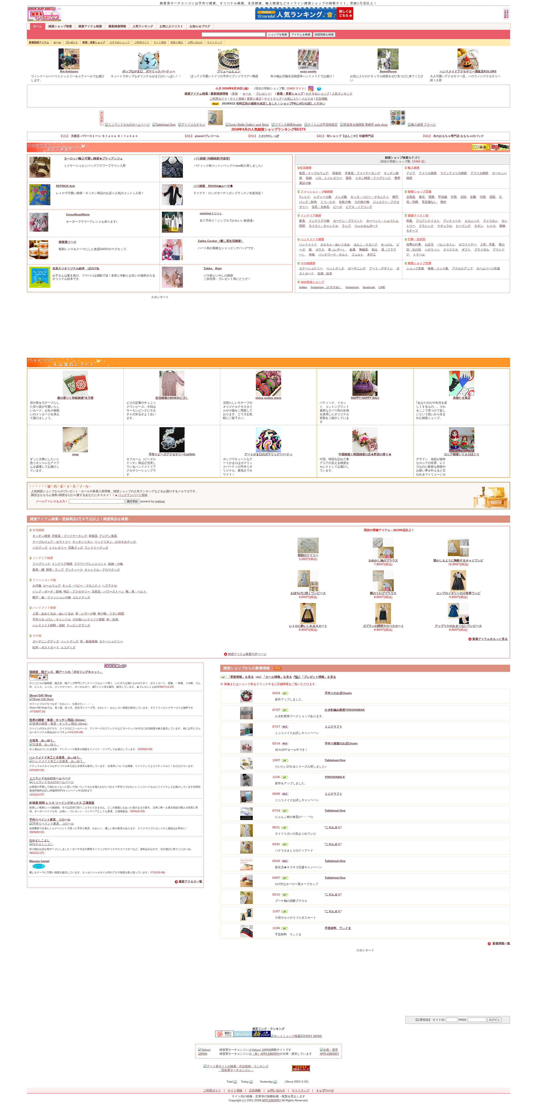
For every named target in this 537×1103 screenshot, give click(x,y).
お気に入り (291, 98)
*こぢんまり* (333, 827)
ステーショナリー (311, 268)
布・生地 (112, 619)
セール (246, 93)
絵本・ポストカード (46, 647)
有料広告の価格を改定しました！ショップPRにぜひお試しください (280, 103)
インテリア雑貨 (311, 215)
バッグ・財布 (308, 202)
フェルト (357, 254)
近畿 (473, 196)
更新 (235, 93)
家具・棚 (38, 569)
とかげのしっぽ (268, 136)
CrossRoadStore (78, 214)
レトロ (491, 225)
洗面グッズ (75, 547)
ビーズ (337, 207)
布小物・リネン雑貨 (111, 613)
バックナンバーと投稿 (132, 495)
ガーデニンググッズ (46, 641)
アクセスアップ (462, 268)
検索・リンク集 (438, 268)
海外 (443, 202)
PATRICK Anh (65, 186)
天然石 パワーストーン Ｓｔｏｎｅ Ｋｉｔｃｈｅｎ (104, 136)
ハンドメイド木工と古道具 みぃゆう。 (55, 757)
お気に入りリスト (171, 26)
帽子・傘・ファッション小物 (52, 597)
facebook (369, 287)
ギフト (466, 249)
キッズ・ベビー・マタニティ (370, 196)
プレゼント (263, 93)
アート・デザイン (381, 268)
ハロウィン (432, 249)
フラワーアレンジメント (90, 563)
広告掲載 (321, 98)
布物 (312, 254)
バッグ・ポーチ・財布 (47, 591)
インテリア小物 (319, 220)
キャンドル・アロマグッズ (102, 569)
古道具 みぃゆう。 (42, 740)
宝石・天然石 (320, 207)
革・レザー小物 (85, 613)
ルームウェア (52, 585)
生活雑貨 (306, 167)
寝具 (349, 178)
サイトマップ (214, 42)
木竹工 (371, 254)
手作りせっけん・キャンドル (52, 619)
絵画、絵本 (325, 273)
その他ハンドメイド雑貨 (88, 619)
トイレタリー (57, 547)
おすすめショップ (119, 42)
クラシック (426, 225)
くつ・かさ (328, 202)
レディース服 (322, 196)
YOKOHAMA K (335, 777)
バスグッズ (40, 547)
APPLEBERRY (271, 1100)
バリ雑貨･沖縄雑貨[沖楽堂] (212, 158)
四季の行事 (413, 244)
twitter (303, 287)
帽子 (395, 196)
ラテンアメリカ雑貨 (453, 173)
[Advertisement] (159, 325)
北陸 (463, 196)
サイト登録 (160, 42)
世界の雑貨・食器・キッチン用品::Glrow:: (57, 720)
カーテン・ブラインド (347, 220)
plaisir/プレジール (207, 136)
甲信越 (442, 196)
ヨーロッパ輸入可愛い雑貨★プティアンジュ (93, 158)
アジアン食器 (108, 536)
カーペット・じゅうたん (382, 220)
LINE (382, 287)
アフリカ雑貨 (479, 173)
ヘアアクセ (109, 585)
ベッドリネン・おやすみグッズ (115, 541)
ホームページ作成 (488, 268)
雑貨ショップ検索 (60, 26)
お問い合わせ (195, 42)
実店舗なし (429, 202)
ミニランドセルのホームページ (49, 778)
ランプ (346, 225)
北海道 (410, 196)
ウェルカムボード (366, 225)
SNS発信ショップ (312, 282)
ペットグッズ (335, 268)
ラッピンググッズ (78, 625)
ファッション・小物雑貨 (317, 191)
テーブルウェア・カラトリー (52, 541)
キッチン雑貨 (41, 536)
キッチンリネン (82, 541)
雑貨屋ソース (67, 242)
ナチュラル (444, 225)
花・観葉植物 (89, 641)
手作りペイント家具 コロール (49, 819)
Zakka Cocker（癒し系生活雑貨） (221, 241)
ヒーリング (463, 225)
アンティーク (452, 220)
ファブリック (41, 563)
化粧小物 (345, 202)
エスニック (472, 220)
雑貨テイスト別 (418, 215)
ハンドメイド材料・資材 (49, 625)
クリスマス (450, 249)
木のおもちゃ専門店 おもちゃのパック (458, 136)
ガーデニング (356, 268)
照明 (302, 225)
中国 (483, 196)
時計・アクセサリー (77, 591)
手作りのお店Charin (338, 693)
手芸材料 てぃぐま (338, 928)
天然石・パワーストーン (108, 591)
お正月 (429, 244)
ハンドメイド (308, 244)
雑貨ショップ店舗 (419, 191)
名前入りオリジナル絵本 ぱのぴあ (75, 268)
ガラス (319, 249)
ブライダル (481, 249)
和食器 (336, 173)
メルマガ (307, 98)
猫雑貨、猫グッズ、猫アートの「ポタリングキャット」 (66, 672)
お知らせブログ (200, 26)
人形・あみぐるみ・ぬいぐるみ (53, 613)
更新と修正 (177, 42)
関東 (431, 196)
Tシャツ (304, 196)
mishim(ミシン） (211, 213)
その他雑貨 (308, 263)
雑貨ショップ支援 (419, 263)
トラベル (419, 254)
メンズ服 (341, 196)
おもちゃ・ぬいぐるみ (335, 244)
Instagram (352, 287)
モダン (478, 225)
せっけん (387, 244)
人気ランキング (143, 26)
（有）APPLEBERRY (266, 1053)
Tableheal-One (335, 760)
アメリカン (490, 220)
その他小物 (362, 202)
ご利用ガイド (141, 42)
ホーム (37, 26)
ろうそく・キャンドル (323, 225)
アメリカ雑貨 (428, 173)
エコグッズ (68, 647)
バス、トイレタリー (328, 178)
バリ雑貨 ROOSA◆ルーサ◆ (213, 186)
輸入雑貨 (414, 167)
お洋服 (37, 585)
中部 (454, 196)
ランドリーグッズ (96, 547)
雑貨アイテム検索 (90, 26)
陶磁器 (363, 249)
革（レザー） (337, 249)
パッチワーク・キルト (333, 254)
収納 (309, 178)
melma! (160, 501)
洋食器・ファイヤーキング (362, 173)
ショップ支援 (415, 268)
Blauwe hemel (39, 861)
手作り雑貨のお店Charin (341, 743)
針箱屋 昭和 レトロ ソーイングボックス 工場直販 (61, 802)
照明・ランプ (55, 569)
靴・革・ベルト (136, 591)
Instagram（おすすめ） (326, 287)
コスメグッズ (81, 597)
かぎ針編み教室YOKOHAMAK (345, 709)
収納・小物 (115, 563)
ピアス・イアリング (359, 207)
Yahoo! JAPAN (261, 1049)
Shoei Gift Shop (40, 695)
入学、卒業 (487, 244)
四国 (492, 196)
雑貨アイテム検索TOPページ (247, 654)
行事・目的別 (416, 239)
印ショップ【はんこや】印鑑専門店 (350, 136)
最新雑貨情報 (117, 26)
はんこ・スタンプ (365, 244)
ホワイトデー (467, 244)
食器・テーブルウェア (313, 173)
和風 (409, 220)
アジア (410, 173)
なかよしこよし (39, 840)
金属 (352, 249)
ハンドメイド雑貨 (312, 239)
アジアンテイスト (427, 220)
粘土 (375, 249)
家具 (302, 220)
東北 (422, 196)
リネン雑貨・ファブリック (373, 178)
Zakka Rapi (213, 268)
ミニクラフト (333, 726)
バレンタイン (446, 244)
